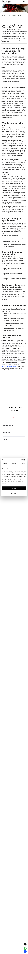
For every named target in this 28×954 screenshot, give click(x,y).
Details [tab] (14, 463)
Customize (13, 493)
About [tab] (23, 463)
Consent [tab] (5, 463)
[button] (24, 2)
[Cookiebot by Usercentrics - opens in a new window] (20, 460)
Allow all (14, 488)
